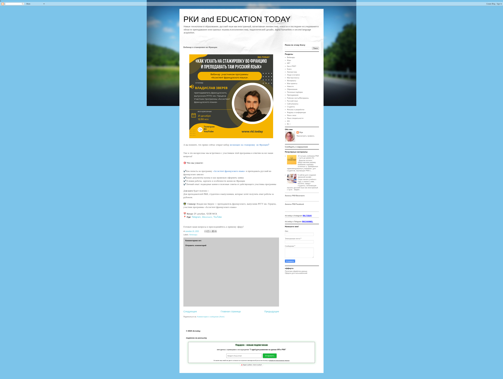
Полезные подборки (295, 92)
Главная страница (231, 311)
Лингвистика (292, 72)
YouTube (217, 216)
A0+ (288, 121)
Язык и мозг (291, 115)
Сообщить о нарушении (296, 147)
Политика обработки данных (296, 271)
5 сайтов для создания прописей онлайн (307, 176)
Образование (292, 89)
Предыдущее (271, 311)
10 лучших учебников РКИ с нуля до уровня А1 (308, 157)
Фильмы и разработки (295, 110)
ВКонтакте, (207, 216)
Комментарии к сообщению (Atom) (210, 317)
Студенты (291, 107)
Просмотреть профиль (306, 136)
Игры (289, 60)
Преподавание (292, 95)
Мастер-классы (293, 78)
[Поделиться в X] (210, 231)
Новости (290, 86)
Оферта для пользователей (296, 273)
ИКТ (288, 63)
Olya (301, 132)
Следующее (190, 311)
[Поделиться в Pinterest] (215, 231)
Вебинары (193, 235)
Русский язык (292, 101)
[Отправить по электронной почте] (205, 231)
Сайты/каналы (292, 104)
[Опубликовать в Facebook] (213, 231)
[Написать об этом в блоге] (208, 231)
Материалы (291, 81)
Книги (289, 69)
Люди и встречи (293, 75)
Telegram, (196, 216)
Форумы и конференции (296, 112)
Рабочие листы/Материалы (298, 98)
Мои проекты (292, 83)
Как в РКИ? (291, 66)
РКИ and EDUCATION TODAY (237, 19)
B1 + (289, 124)
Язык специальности (295, 118)
